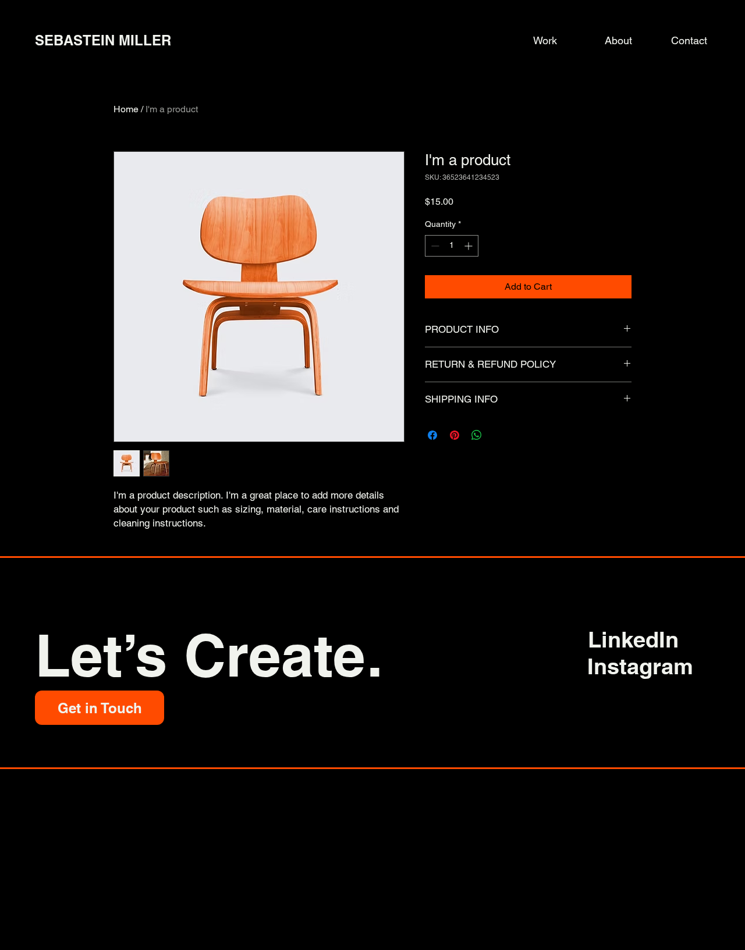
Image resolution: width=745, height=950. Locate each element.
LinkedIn (633, 639)
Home (126, 109)
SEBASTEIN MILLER (103, 40)
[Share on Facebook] (432, 435)
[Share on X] (499, 435)
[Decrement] (434, 246)
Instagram (640, 666)
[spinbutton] (451, 246)
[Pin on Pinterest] (455, 435)
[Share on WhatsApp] (477, 435)
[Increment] (469, 246)
